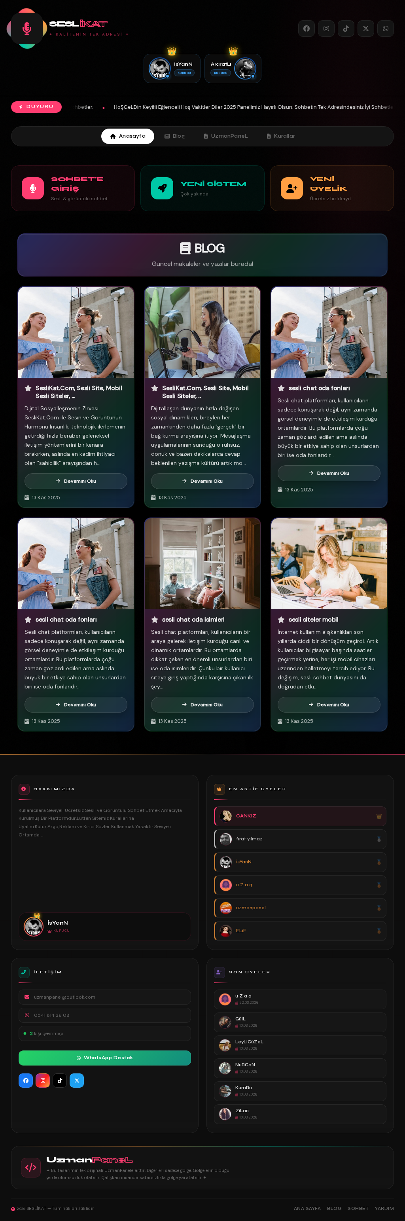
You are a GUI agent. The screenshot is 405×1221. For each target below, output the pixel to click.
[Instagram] (326, 28)
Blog (179, 136)
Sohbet (358, 1208)
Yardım (384, 1208)
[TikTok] (346, 28)
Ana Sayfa (307, 1208)
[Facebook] (306, 28)
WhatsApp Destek (108, 1057)
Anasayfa (132, 136)
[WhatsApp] (385, 28)
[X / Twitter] (366, 28)
